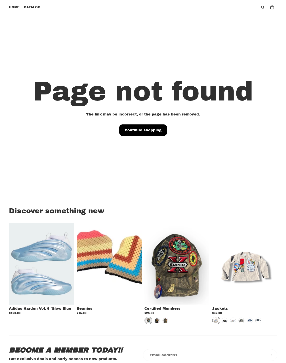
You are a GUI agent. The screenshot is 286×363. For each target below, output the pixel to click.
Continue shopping (143, 130)
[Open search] (263, 7)
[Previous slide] (15, 264)
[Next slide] (67, 264)
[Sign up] (271, 355)
